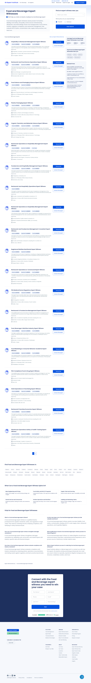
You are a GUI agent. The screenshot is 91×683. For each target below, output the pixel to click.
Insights (73, 661)
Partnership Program (76, 633)
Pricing (73, 635)
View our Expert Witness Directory (57, 36)
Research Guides (62, 635)
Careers (60, 653)
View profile (58, 42)
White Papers (75, 655)
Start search (70, 26)
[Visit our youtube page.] (14, 675)
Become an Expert (13, 633)
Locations (61, 650)
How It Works (74, 631)
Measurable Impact (63, 657)
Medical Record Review (64, 633)
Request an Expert (80, 2)
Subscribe (11, 642)
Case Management (50, 631)
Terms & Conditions (38, 677)
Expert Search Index (76, 650)
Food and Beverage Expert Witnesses (25, 563)
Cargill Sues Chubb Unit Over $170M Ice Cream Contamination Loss (75, 74)
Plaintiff (60, 22)
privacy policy (54, 610)
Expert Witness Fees (76, 648)
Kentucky (80, 54)
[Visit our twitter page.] (10, 675)
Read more (9, 30)
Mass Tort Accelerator (63, 637)
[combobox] (57, 15)
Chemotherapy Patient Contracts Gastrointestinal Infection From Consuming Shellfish (74, 86)
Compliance (29, 677)
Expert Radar (48, 633)
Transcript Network (50, 635)
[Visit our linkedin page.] (12, 675)
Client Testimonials (63, 655)
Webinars (74, 657)
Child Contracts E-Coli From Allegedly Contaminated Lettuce (75, 82)
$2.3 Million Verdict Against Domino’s (75, 71)
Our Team (61, 648)
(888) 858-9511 (65, 1)
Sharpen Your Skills (49, 648)
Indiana (74, 54)
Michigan (69, 54)
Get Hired (48, 646)
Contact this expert (58, 45)
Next (45, 607)
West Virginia (70, 57)
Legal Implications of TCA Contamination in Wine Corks (76, 78)
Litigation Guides (75, 653)
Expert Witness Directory (10, 563)
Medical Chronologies (50, 637)
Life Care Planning (62, 639)
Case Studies (75, 659)
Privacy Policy (21, 677)
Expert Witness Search (63, 631)
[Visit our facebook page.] (8, 675)
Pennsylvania (77, 57)
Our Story (61, 646)
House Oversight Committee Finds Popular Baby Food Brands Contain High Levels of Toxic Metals (75, 68)
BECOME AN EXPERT (56, 1)
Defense (69, 22)
